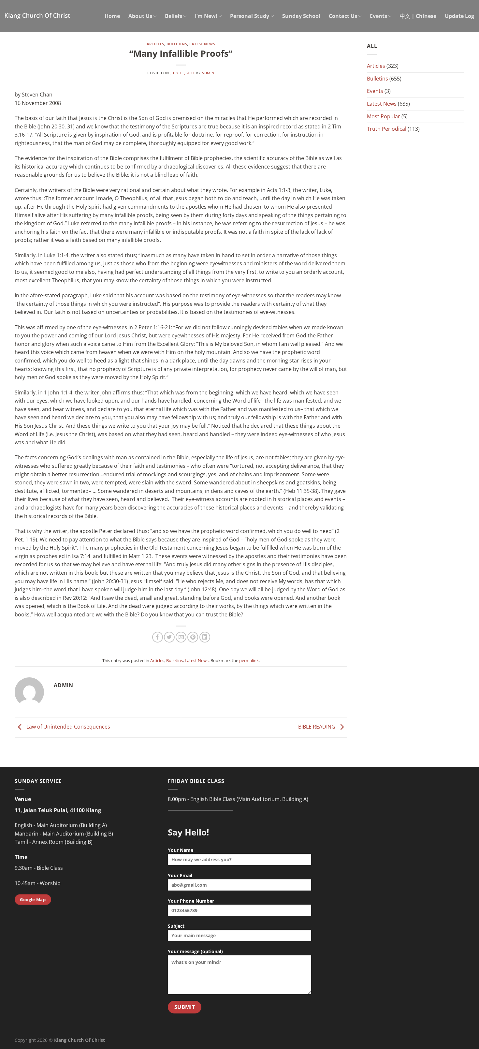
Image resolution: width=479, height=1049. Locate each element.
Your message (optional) (195, 951)
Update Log (459, 16)
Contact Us (343, 16)
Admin (208, 72)
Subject (176, 926)
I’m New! (206, 16)
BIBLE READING (317, 727)
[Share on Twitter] (169, 637)
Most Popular (383, 116)
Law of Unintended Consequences (67, 727)
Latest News (202, 43)
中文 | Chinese (418, 16)
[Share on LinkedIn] (204, 637)
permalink (249, 660)
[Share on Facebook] (157, 637)
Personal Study (249, 16)
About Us (140, 16)
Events (378, 16)
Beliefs (173, 16)
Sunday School (301, 16)
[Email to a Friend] (181, 637)
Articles (155, 43)
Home (112, 16)
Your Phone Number (191, 901)
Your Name (180, 850)
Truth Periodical (386, 128)
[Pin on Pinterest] (192, 637)
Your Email (180, 875)
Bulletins (177, 43)
